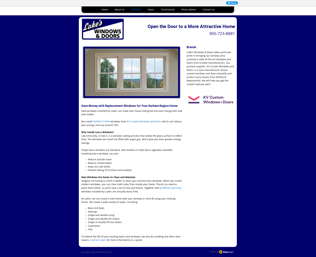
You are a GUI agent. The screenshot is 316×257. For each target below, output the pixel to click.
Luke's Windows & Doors (101, 252)
